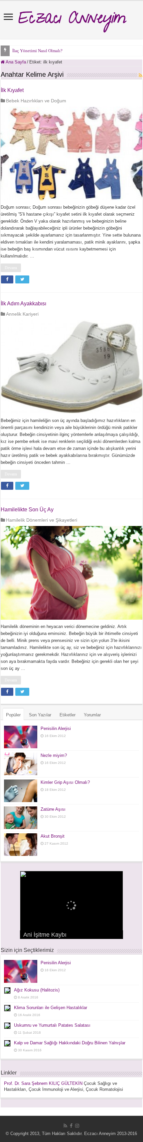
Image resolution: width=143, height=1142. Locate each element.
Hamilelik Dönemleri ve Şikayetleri (41, 520)
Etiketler (67, 714)
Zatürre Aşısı (53, 809)
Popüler (13, 714)
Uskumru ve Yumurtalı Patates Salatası (52, 1025)
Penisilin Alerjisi (56, 728)
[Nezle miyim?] (20, 764)
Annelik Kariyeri (22, 314)
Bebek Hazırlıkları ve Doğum (36, 100)
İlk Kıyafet (12, 90)
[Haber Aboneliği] (140, 75)
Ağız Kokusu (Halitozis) (37, 989)
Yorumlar (92, 714)
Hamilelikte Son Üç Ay (27, 509)
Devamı (11, 267)
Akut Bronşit (53, 836)
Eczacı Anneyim (71, 20)
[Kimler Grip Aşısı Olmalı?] (20, 790)
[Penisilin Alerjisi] (20, 737)
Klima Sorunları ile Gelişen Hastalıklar (50, 1007)
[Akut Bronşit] (20, 844)
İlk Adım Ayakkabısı (23, 303)
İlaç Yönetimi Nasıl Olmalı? (37, 50)
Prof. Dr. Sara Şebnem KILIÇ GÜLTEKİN (43, 1083)
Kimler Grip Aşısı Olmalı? (65, 782)
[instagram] (77, 1126)
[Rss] (65, 1126)
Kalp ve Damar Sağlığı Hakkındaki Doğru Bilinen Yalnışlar (69, 1042)
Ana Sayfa (15, 61)
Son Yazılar (40, 714)
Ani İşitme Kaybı (45, 934)
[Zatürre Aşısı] (20, 817)
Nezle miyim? (54, 755)
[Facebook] (71, 1126)
